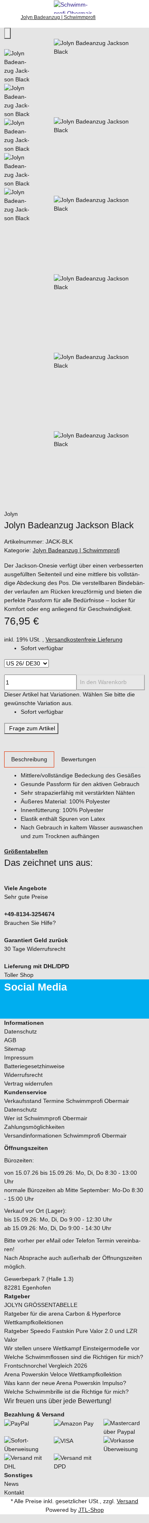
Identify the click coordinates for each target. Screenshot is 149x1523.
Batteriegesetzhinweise (34, 1066)
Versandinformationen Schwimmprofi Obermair (65, 1135)
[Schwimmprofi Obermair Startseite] (74, 6)
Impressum (19, 1057)
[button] (74, 1023)
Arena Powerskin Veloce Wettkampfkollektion (63, 1374)
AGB (10, 1040)
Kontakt (14, 1492)
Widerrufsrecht (23, 1075)
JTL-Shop (91, 1509)
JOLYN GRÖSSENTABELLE (40, 1305)
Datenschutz (20, 1031)
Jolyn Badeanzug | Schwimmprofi (76, 550)
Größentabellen (26, 851)
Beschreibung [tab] (29, 759)
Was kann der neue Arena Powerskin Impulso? (65, 1383)
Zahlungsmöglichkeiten (34, 1127)
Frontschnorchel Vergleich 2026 (45, 1365)
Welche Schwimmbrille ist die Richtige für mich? (66, 1391)
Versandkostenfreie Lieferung (84, 639)
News (11, 1483)
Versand (127, 1501)
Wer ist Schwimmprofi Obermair (45, 1118)
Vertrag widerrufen (28, 1083)
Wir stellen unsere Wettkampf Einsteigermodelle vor (71, 1348)
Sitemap (15, 1048)
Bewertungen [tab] (78, 759)
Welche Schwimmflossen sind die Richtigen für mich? (73, 1357)
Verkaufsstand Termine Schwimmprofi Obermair (66, 1101)
